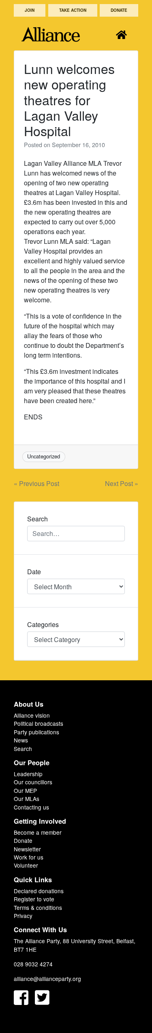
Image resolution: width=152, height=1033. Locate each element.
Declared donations (39, 891)
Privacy (23, 915)
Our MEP (25, 790)
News (21, 740)
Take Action (72, 10)
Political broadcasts (38, 723)
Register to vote (34, 899)
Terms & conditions (38, 907)
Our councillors (33, 782)
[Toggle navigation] (121, 34)
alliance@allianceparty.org (47, 978)
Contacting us (31, 807)
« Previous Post (36, 483)
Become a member (38, 832)
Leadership (28, 774)
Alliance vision (32, 715)
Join (29, 10)
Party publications (36, 732)
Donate (119, 10)
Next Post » (121, 483)
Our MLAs (26, 798)
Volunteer (26, 865)
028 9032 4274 (33, 964)
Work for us (28, 857)
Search (23, 748)
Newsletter (27, 849)
